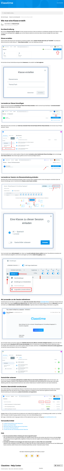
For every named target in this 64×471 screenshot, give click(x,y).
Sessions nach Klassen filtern (10, 425)
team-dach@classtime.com (50, 417)
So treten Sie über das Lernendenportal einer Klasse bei (16, 429)
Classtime (41, 468)
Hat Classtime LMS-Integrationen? (11, 428)
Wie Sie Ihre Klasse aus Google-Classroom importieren (15, 426)
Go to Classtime (60, 2)
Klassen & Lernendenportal (14, 17)
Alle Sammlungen (4, 17)
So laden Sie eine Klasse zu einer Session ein (13, 423)
